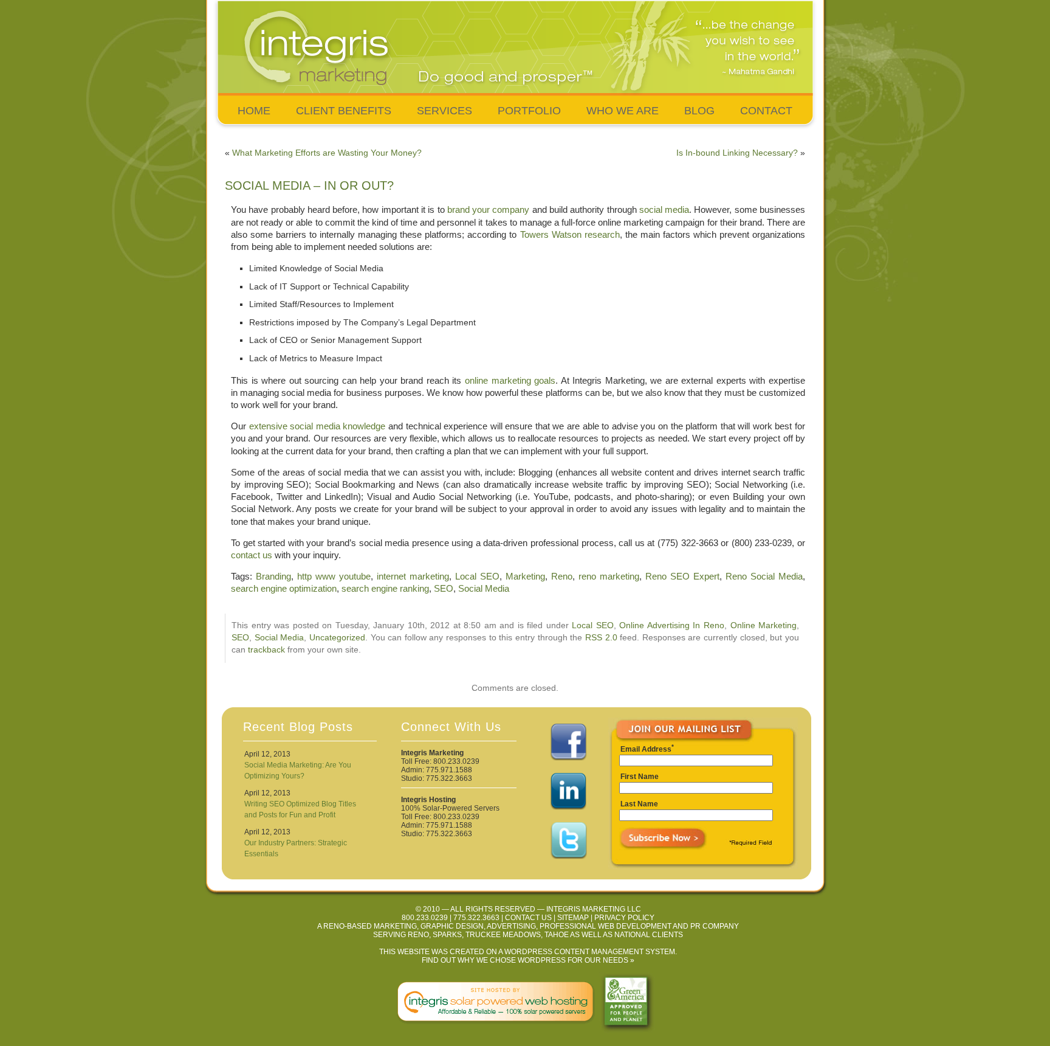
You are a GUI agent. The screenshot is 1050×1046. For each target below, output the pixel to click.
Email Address (645, 749)
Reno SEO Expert (682, 576)
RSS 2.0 (601, 637)
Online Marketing (763, 625)
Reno (561, 576)
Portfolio (529, 111)
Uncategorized (337, 637)
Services (444, 111)
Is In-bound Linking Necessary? (737, 153)
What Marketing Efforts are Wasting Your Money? (327, 153)
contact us (251, 555)
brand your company (489, 209)
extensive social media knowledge (317, 426)
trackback (266, 649)
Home (254, 111)
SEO (443, 588)
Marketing (525, 576)
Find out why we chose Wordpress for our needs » (528, 960)
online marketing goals (510, 380)
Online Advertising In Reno (671, 625)
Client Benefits (343, 111)
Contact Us (528, 917)
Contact (766, 111)
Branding (273, 576)
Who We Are (622, 111)
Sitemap (573, 917)
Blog (699, 111)
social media (663, 209)
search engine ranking (385, 588)
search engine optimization (284, 588)
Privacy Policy (624, 917)
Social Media (483, 588)
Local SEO (477, 576)
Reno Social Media (764, 576)
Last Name (639, 804)
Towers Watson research (570, 234)
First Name (639, 776)
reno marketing (608, 576)
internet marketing (413, 576)
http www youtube (334, 576)
